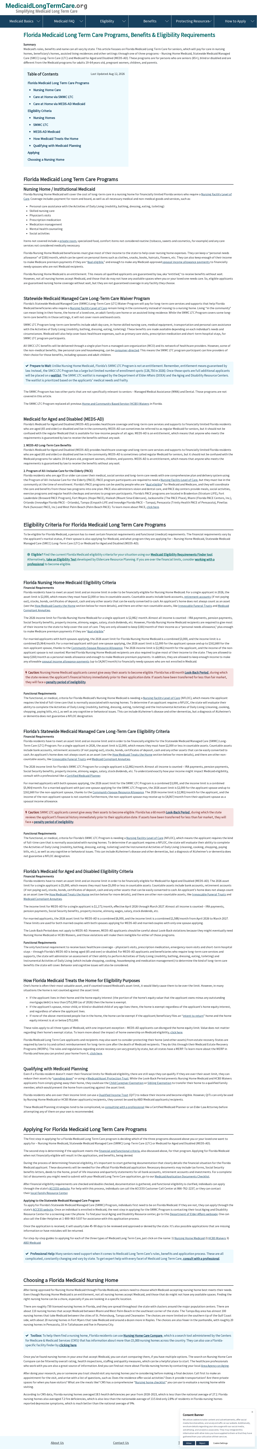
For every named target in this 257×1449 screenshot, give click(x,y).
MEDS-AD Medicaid (46, 131)
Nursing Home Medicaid (189, 1238)
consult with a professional (201, 1259)
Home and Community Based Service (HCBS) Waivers (115, 403)
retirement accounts (197, 597)
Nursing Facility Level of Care (88, 308)
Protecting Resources (192, 21)
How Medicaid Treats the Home (55, 138)
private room (67, 241)
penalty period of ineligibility (66, 682)
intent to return (193, 1016)
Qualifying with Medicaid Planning (57, 145)
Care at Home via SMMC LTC (53, 97)
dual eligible (95, 262)
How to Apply (235, 21)
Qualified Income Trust (113, 1095)
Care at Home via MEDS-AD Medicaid (59, 104)
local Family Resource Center (49, 1193)
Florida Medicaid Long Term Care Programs (58, 83)
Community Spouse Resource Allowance (97, 648)
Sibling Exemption (159, 1083)
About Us (57, 1443)
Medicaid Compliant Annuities (111, 759)
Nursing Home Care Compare (142, 1335)
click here (153, 507)
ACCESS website (59, 1188)
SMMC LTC (40, 124)
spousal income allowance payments (186, 262)
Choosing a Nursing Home (46, 159)
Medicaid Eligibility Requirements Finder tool (181, 554)
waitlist (56, 375)
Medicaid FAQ (64, 21)
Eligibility (107, 21)
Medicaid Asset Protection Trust (108, 1078)
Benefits (149, 21)
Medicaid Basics (21, 21)
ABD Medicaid (32, 1242)
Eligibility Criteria (40, 111)
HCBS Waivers (217, 1238)
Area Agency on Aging (215, 1366)
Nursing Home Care (47, 90)
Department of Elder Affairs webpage (194, 1214)
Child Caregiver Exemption (126, 1083)
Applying (34, 152)
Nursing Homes (44, 118)
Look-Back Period (196, 672)
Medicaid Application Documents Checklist (182, 1176)
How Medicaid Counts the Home (55, 606)
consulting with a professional (124, 1107)
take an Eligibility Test (61, 559)
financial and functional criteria (119, 1151)
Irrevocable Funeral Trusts (195, 606)
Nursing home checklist (150, 1382)
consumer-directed (127, 350)
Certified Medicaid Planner (83, 775)
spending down (63, 1078)
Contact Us (121, 1443)
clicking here (68, 1345)
